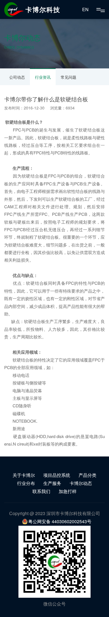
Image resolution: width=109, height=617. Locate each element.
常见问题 (68, 77)
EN (85, 9)
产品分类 (87, 475)
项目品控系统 (56, 475)
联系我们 (41, 491)
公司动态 (17, 77)
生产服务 (52, 483)
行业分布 (26, 483)
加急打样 (68, 491)
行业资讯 (43, 77)
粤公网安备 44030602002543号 (59, 521)
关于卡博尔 (24, 475)
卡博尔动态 (81, 483)
